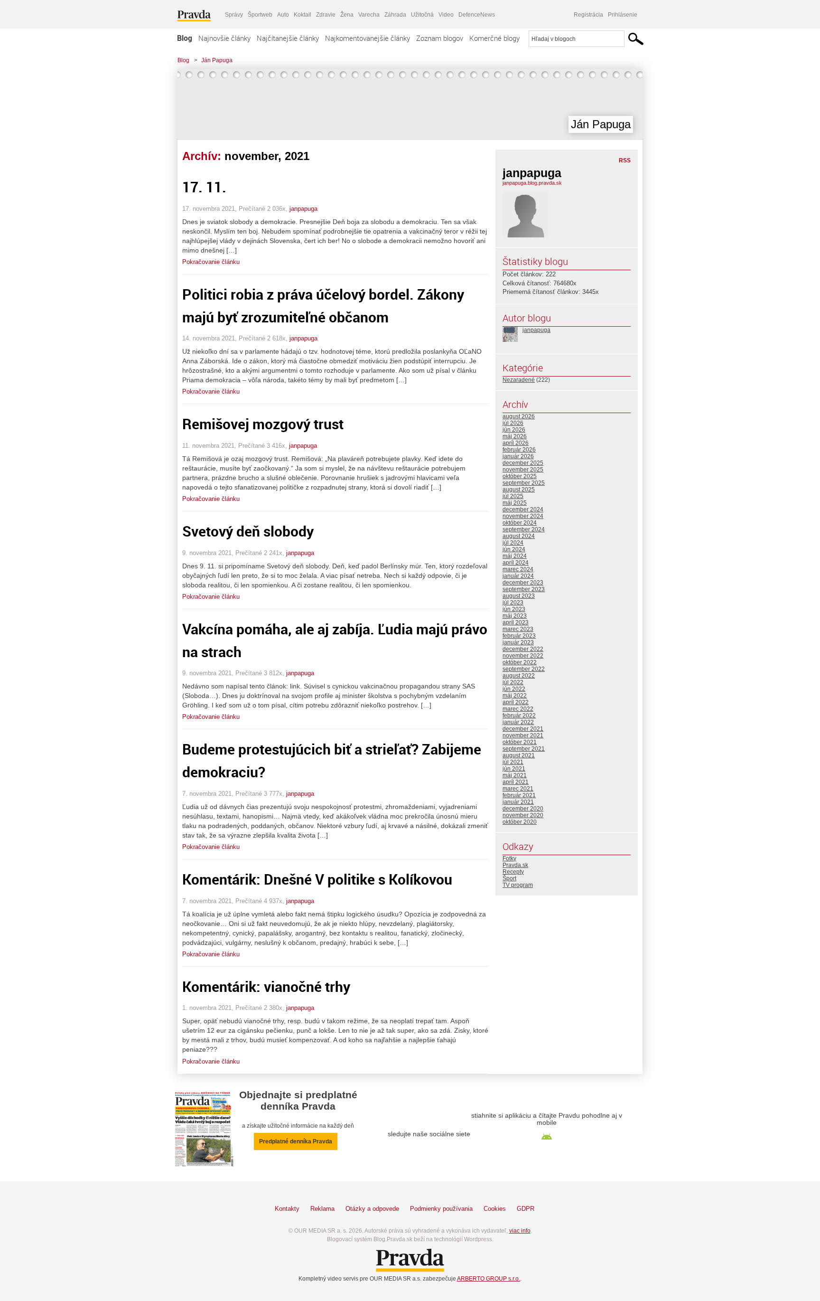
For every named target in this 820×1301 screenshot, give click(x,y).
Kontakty (287, 1208)
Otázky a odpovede (372, 1208)
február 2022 (519, 715)
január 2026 (518, 456)
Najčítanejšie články (288, 38)
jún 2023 (514, 609)
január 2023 (518, 642)
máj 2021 (515, 775)
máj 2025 (515, 503)
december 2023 (523, 582)
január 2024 (518, 576)
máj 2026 (515, 436)
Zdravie (325, 14)
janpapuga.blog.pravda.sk (532, 183)
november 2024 (523, 516)
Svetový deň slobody (248, 531)
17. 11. (204, 187)
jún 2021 (514, 768)
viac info (520, 1230)
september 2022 (524, 669)
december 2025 (523, 463)
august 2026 (519, 416)
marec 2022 (518, 709)
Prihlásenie (622, 14)
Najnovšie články (224, 38)
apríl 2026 (516, 443)
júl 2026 (513, 423)
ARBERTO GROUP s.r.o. (488, 1278)
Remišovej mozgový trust (263, 424)
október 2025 (520, 476)
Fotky (509, 858)
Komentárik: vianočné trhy (266, 986)
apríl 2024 (516, 562)
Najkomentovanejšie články (367, 38)
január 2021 (518, 802)
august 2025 (519, 489)
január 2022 (518, 722)
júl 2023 (513, 602)
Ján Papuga (217, 60)
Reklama (322, 1208)
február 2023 (519, 635)
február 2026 (519, 449)
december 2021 (523, 729)
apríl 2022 (516, 702)
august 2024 (519, 536)
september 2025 (524, 483)
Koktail (302, 14)
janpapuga (303, 208)
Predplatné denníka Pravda (295, 1141)
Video (446, 14)
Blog (184, 38)
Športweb (260, 14)
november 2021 (523, 735)
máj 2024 (515, 556)
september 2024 (524, 529)
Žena (347, 14)
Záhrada (395, 14)
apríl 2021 (516, 782)
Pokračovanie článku (211, 261)
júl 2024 (513, 542)
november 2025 (523, 469)
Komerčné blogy (494, 38)
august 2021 (519, 755)
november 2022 (523, 655)
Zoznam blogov (439, 38)
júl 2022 (513, 682)
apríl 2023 (516, 622)
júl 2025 (513, 496)
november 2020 (523, 815)
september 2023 (524, 589)
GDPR (525, 1208)
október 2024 (520, 522)
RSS (625, 160)
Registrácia (588, 14)
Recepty (513, 871)
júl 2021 (513, 762)
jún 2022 (514, 689)
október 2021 (520, 742)
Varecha (369, 14)
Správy (234, 14)
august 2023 (519, 596)
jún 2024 (514, 549)
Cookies (495, 1208)
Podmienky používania (441, 1208)
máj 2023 (515, 616)
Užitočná (422, 14)
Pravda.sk (515, 865)
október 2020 (520, 822)
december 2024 (523, 509)
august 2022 (519, 675)
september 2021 (524, 748)
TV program (518, 885)
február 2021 (519, 795)
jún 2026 (514, 429)
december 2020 (523, 808)
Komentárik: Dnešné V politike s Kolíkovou (317, 879)
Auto (283, 14)
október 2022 (520, 662)
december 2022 (523, 649)
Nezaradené (519, 380)
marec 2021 (518, 788)
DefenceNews (476, 14)
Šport (509, 878)
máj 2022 (515, 695)
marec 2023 (518, 629)
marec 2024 (518, 569)
